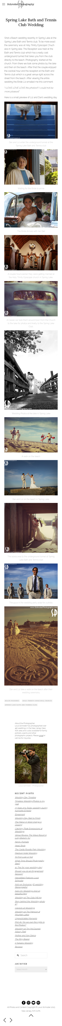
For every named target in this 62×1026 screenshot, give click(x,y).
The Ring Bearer (22, 939)
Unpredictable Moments (26, 918)
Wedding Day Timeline (25, 797)
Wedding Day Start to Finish (27, 818)
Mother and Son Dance (25, 935)
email (41, 735)
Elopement (20, 814)
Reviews (18, 947)
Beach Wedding (12, 701)
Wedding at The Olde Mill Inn (28, 897)
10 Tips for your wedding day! (28, 867)
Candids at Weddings (25, 908)
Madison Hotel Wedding (26, 853)
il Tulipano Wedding (24, 943)
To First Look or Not (24, 857)
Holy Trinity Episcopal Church (37, 701)
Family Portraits (22, 842)
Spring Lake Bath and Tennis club (21, 705)
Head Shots (20, 845)
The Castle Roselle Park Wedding (30, 849)
